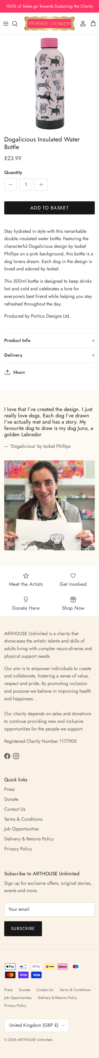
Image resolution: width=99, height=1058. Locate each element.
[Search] (17, 23)
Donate (11, 799)
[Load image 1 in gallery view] (49, 84)
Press (9, 789)
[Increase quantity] (41, 184)
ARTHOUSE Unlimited (35, 1039)
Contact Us (14, 809)
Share (19, 372)
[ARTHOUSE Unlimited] (49, 23)
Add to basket (49, 207)
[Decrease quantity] (10, 184)
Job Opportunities (21, 828)
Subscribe (23, 928)
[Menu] (6, 23)
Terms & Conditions (23, 819)
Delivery (13, 355)
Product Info (17, 340)
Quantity (13, 172)
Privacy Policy (18, 848)
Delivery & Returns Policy (29, 838)
